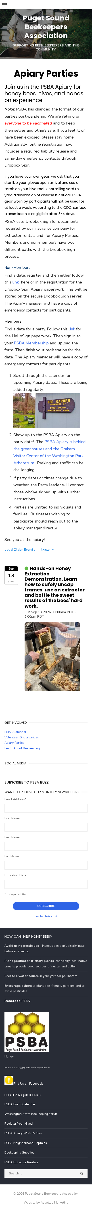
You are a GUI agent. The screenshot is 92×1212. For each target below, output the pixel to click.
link (15, 282)
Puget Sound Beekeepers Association (46, 27)
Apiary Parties (14, 743)
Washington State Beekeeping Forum (31, 1114)
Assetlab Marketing (54, 1202)
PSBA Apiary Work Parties (23, 1133)
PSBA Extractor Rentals (21, 1162)
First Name (12, 818)
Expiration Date (15, 875)
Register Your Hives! (18, 1124)
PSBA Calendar (15, 732)
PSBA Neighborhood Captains (25, 1143)
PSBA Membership (32, 343)
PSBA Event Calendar (19, 1104)
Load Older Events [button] (19, 550)
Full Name (11, 856)
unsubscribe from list (46, 916)
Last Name (12, 837)
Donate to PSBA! (17, 1001)
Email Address (15, 799)
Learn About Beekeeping (22, 748)
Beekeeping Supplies (19, 1152)
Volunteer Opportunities (21, 737)
